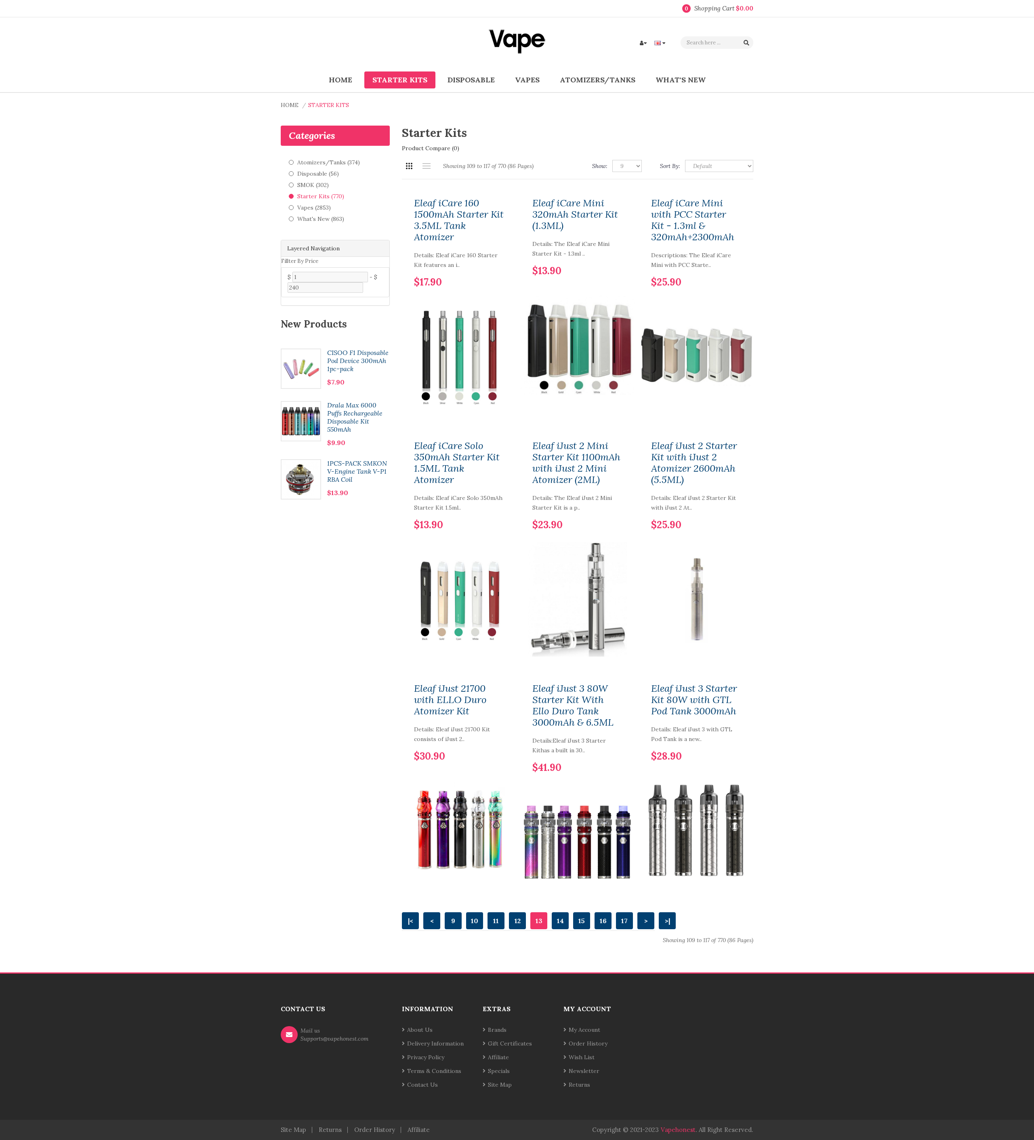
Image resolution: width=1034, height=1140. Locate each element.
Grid (409, 166)
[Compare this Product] (498, 269)
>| (667, 921)
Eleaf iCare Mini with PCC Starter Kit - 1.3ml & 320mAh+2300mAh (692, 220)
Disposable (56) (318, 173)
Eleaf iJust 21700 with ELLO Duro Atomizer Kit (450, 700)
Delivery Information (435, 1043)
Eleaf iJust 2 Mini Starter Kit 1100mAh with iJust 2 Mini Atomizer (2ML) (576, 462)
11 (496, 921)
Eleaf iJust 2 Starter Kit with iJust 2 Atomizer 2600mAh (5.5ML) (694, 462)
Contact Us (422, 1084)
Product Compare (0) (430, 148)
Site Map (500, 1084)
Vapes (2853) (314, 207)
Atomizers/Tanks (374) (328, 162)
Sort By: (670, 166)
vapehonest (678, 1130)
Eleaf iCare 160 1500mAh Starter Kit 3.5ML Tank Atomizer (459, 220)
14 (560, 921)
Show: (599, 166)
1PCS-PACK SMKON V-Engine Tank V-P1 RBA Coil (357, 471)
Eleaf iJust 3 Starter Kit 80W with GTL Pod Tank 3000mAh (694, 700)
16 (603, 921)
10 (474, 921)
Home (289, 105)
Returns (579, 1084)
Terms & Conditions (434, 1071)
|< (410, 921)
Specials (499, 1071)
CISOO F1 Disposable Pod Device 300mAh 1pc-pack (358, 361)
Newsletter (584, 1071)
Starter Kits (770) (320, 196)
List (426, 166)
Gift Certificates (510, 1043)
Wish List (582, 1057)
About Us (420, 1029)
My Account (584, 1029)
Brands (497, 1029)
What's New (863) (320, 219)
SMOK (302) (313, 185)
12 (518, 921)
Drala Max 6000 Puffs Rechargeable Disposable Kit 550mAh (354, 417)
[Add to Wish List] (484, 269)
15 (581, 921)
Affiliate (498, 1057)
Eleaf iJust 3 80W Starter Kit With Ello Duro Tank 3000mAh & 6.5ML (573, 705)
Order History (588, 1043)
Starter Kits (328, 105)
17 (624, 921)
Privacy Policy (425, 1057)
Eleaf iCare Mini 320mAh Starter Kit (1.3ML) (575, 214)
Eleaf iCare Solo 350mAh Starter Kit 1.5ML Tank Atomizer (457, 462)
